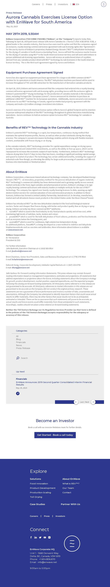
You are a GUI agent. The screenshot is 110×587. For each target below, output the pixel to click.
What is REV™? (70, 483)
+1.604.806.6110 (47, 559)
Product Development (42, 488)
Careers (36, 4)
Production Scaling (40, 492)
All (17, 336)
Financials (21, 342)
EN (77, 4)
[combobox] (76, 4)
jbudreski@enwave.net (22, 251)
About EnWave (71, 479)
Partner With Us (70, 504)
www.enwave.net (15, 229)
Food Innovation (39, 483)
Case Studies (37, 504)
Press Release (14, 12)
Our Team (68, 488)
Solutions (35, 479)
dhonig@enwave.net (21, 267)
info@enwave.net (47, 562)
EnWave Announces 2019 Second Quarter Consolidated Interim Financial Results (54, 383)
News (19, 345)
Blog (18, 339)
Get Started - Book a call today (55, 435)
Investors (63, 4)
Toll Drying (36, 497)
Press (49, 4)
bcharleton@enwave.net (22, 259)
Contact (66, 492)
